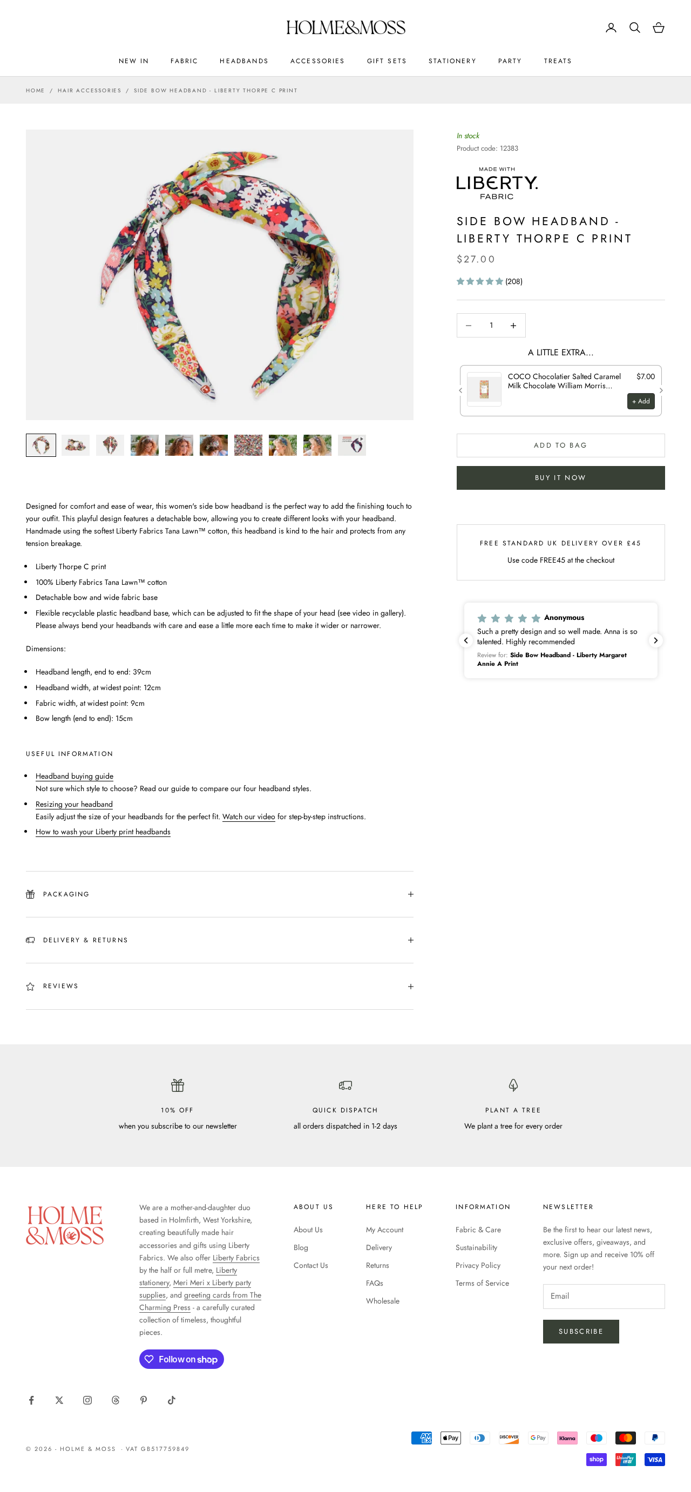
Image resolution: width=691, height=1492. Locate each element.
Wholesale (382, 1300)
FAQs (374, 1283)
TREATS (558, 61)
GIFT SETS (387, 61)
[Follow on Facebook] (31, 1400)
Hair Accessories (89, 90)
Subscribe (581, 1331)
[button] (481, 280)
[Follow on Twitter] (59, 1400)
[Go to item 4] (145, 445)
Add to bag (560, 445)
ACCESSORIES (318, 61)
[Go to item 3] (110, 445)
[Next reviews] (656, 640)
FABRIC (184, 61)
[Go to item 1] (41, 445)
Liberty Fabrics (236, 1257)
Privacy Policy (478, 1265)
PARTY (510, 61)
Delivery (379, 1247)
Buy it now (560, 477)
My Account (384, 1229)
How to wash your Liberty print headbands (103, 831)
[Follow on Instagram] (87, 1400)
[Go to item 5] (179, 445)
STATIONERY (453, 61)
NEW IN (134, 61)
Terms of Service (482, 1283)
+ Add (641, 401)
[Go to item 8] (283, 445)
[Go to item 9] (317, 445)
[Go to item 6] (214, 445)
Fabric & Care (478, 1229)
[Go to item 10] (352, 445)
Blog (301, 1247)
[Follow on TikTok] (171, 1400)
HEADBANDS (244, 61)
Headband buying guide (74, 776)
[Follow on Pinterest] (143, 1400)
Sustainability (476, 1247)
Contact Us (311, 1265)
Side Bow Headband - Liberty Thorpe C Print (216, 90)
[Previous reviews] (466, 640)
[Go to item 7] (248, 445)
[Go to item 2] (75, 445)
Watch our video (248, 816)
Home (35, 90)
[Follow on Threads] (115, 1400)
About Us (308, 1229)
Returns (377, 1265)
